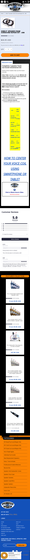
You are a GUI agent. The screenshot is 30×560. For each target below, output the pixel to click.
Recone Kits (7, 468)
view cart (3, 535)
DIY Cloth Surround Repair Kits (12, 445)
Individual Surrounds (10, 455)
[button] (7, 36)
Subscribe (21, 545)
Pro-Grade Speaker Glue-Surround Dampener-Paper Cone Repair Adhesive (15, 372)
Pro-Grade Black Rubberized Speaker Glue (15, 294)
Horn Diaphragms (9, 451)
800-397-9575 (9, 514)
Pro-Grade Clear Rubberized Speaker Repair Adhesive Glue (15, 424)
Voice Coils (7, 490)
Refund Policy (20, 525)
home (2, 522)
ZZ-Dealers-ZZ (8, 494)
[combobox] (27, 234)
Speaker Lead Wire (9, 481)
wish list (18, 522)
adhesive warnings (6, 529)
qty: (2, 49)
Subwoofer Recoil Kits (10, 487)
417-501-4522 (5, 512)
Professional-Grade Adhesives (12, 464)
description (7, 62)
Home (2, 13)
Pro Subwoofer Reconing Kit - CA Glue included (15, 345)
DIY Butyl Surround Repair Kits (12, 442)
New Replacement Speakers (11, 458)
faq (2, 524)
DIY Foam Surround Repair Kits (12, 448)
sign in (3, 533)
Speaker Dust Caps (9, 474)
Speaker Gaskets (8, 477)
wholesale (4, 525)
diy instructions (5, 527)
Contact (18, 529)
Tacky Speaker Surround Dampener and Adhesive (15, 398)
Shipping (2, 42)
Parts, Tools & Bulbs (9, 461)
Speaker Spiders (8, 484)
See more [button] (24, 266)
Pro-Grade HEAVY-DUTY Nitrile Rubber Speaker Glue (15, 320)
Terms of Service (20, 527)
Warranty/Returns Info (7, 531)
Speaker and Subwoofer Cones (12, 471)
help (17, 524)
